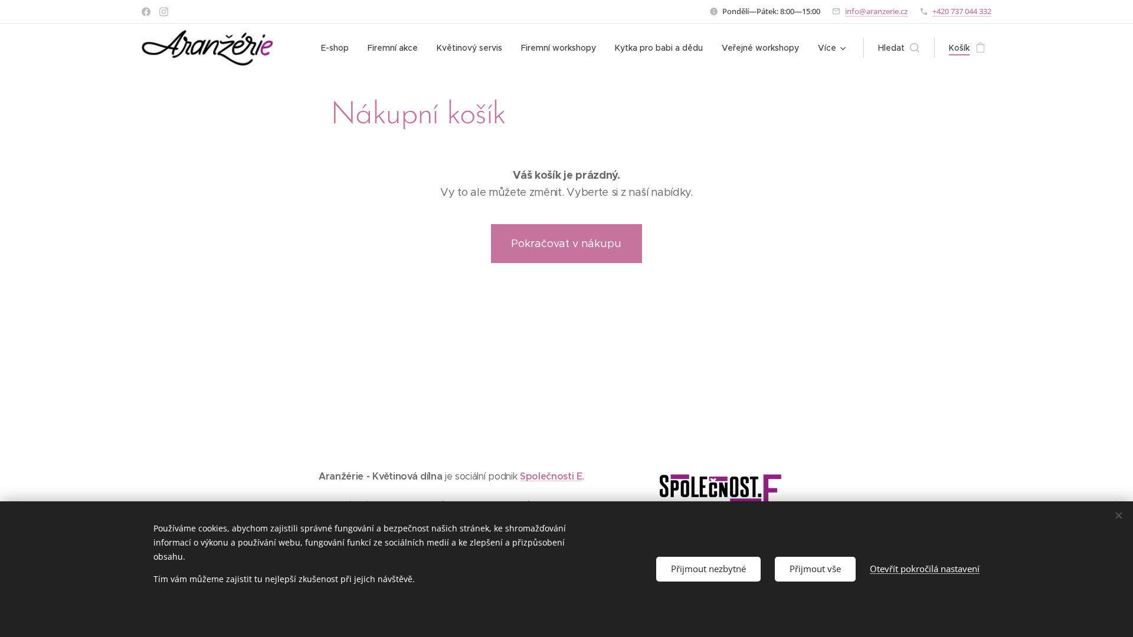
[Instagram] (163, 12)
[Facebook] (146, 12)
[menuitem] (338, 48)
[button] (898, 48)
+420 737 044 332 (961, 11)
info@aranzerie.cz (876, 11)
